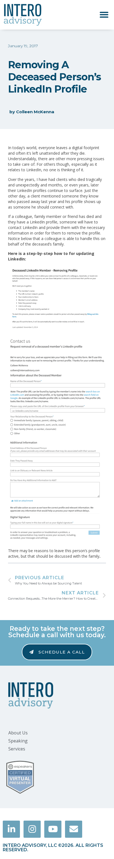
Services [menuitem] (16, 749)
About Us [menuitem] (18, 733)
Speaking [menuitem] (18, 741)
